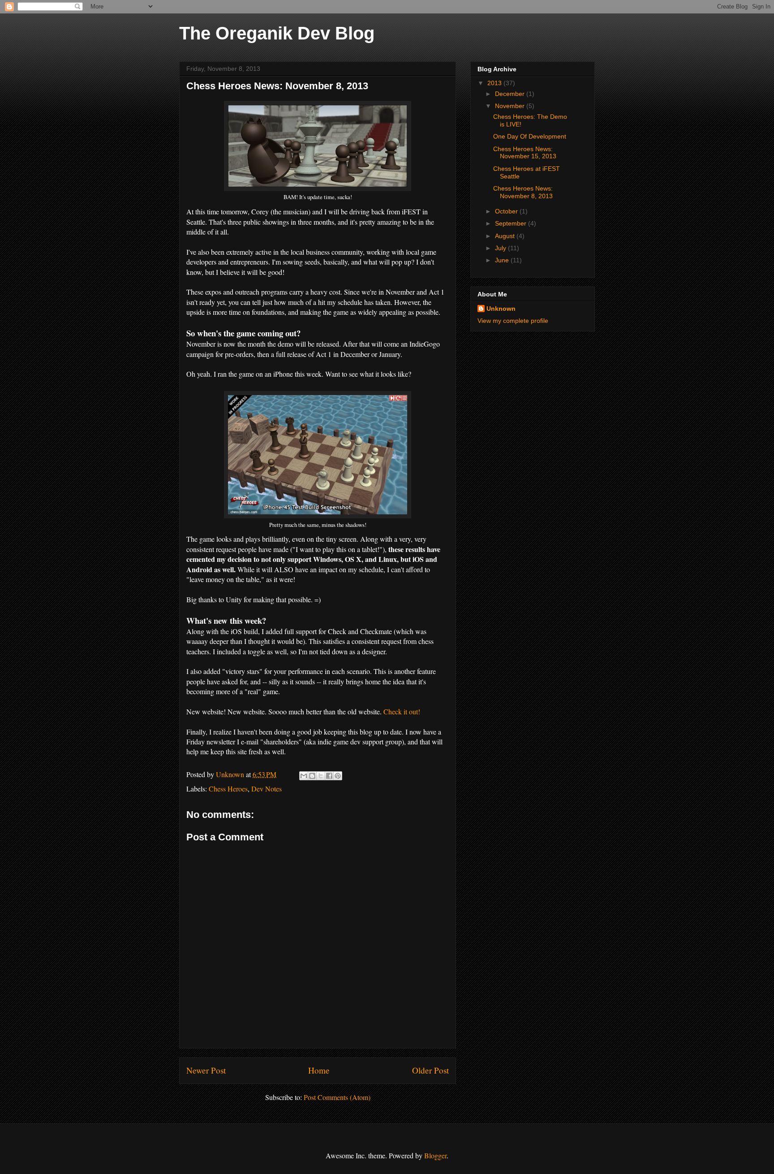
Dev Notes (266, 788)
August (505, 235)
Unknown (501, 308)
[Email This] (303, 775)
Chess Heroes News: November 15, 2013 (524, 152)
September (511, 223)
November (510, 105)
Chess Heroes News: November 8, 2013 (523, 192)
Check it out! (401, 711)
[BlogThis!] (312, 775)
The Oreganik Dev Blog (276, 33)
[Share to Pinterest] (337, 775)
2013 (495, 83)
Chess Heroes (228, 788)
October (507, 211)
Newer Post (206, 1070)
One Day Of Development (529, 136)
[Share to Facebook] (329, 775)
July (501, 248)
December (510, 93)
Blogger (435, 1155)
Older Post (430, 1070)
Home (319, 1070)
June (503, 260)
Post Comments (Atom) (337, 1097)
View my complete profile (512, 320)
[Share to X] (320, 775)
